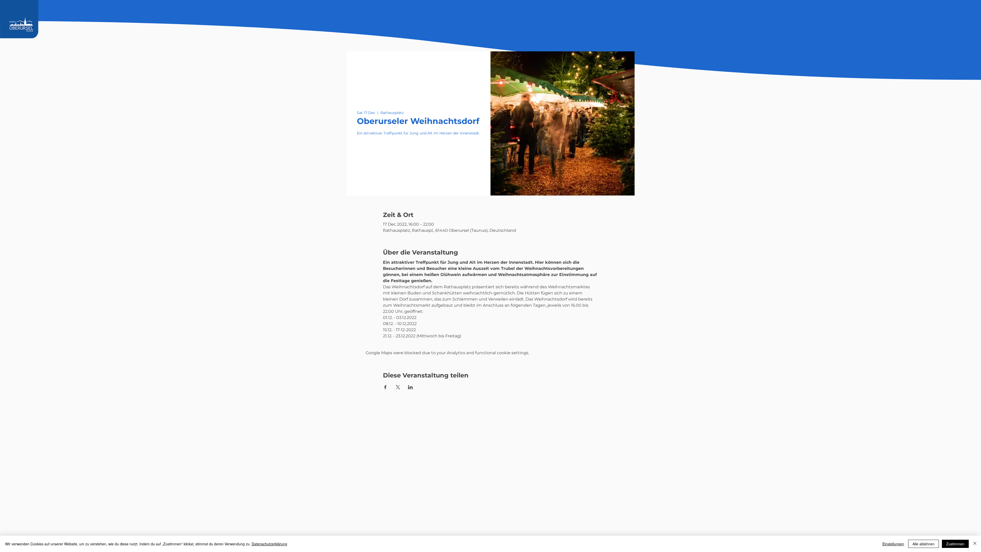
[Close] (975, 544)
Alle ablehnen (924, 543)
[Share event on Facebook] (385, 387)
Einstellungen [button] (893, 543)
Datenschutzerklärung (269, 543)
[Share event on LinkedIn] (410, 387)
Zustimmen (955, 543)
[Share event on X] (397, 387)
